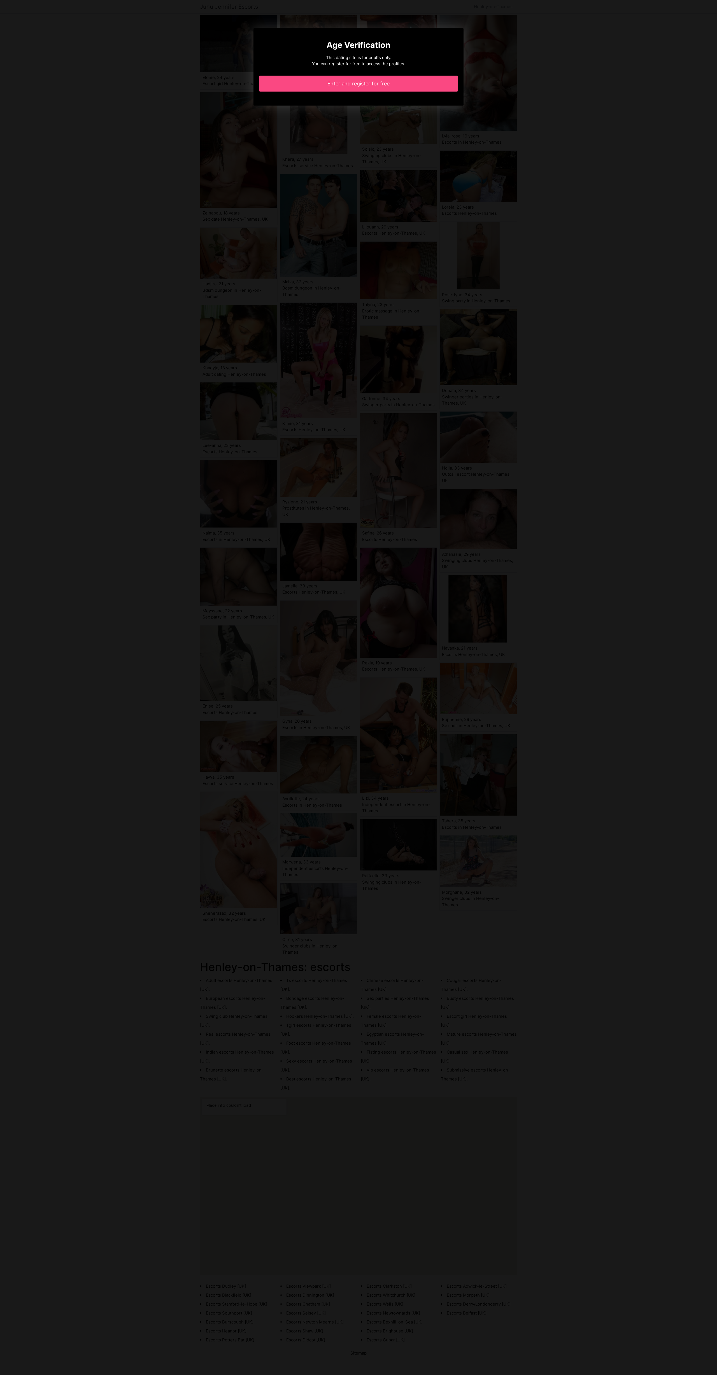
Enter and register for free (358, 84)
